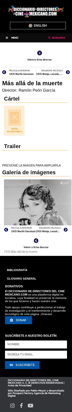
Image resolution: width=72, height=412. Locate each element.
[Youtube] (30, 405)
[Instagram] (12, 405)
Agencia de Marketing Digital (34, 394)
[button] (12, 37)
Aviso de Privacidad (19, 385)
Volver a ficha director (36, 247)
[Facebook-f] (21, 405)
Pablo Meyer (38, 390)
